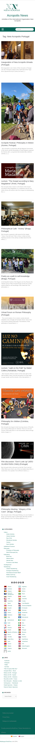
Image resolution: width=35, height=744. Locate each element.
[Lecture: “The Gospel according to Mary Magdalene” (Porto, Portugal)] (17, 170)
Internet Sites (9, 560)
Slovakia (10, 636)
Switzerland (25, 641)
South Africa (10, 639)
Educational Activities (11, 540)
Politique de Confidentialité (9, 721)
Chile (9, 598)
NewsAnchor (26, 728)
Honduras (10, 615)
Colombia (24, 598)
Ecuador (10, 608)
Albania (9, 586)
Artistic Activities (10, 534)
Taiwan (9, 643)
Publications (7, 554)
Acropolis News (17, 15)
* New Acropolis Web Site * (11, 668)
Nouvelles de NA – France (10, 679)
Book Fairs (9, 556)
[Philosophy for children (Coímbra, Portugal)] (17, 403)
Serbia (23, 634)
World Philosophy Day (12, 552)
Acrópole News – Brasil (10, 671)
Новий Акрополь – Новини (11, 685)
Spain (9, 641)
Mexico (23, 625)
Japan (9, 625)
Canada (24, 596)
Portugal (24, 629)
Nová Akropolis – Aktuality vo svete (13, 681)
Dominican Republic (26, 605)
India (9, 617)
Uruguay (10, 648)
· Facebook (6, 660)
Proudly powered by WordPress (9, 728)
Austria (23, 588)
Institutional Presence (9, 546)
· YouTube (6, 666)
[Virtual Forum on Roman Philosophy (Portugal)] (17, 303)
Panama (10, 627)
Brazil (23, 593)
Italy (23, 623)
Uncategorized (7, 564)
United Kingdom (26, 646)
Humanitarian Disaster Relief (13, 572)
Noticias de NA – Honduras (10, 677)
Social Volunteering (11, 576)
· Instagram (6, 662)
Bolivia (23, 591)
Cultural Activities (10, 536)
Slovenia (24, 636)
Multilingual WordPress (6, 741)
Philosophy (6, 548)
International (25, 617)
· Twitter (6, 664)
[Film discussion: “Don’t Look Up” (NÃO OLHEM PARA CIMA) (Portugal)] (17, 450)
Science (8, 542)
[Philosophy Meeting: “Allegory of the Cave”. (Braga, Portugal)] (17, 494)
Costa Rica (10, 601)
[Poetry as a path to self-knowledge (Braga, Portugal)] (17, 261)
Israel (9, 623)
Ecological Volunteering (12, 570)
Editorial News (10, 558)
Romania (24, 632)
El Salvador (24, 608)
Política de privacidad (8, 713)
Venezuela (24, 648)
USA (23, 643)
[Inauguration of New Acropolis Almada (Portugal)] (17, 50)
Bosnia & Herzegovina (11, 594)
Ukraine (9, 646)
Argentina (24, 586)
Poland (9, 629)
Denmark (10, 605)
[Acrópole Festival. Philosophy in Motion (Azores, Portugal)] (17, 111)
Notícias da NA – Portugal (10, 673)
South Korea (25, 639)
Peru (23, 627)
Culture (5, 532)
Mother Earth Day (10, 574)
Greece (9, 612)
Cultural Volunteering (11, 568)
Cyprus (9, 603)
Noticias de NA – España (10, 675)
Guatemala (24, 612)
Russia (9, 634)
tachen (9, 651)
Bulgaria (10, 596)
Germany (24, 610)
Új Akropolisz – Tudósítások (11, 683)
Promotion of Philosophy (12, 550)
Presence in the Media (12, 562)
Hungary (24, 615)
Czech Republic (25, 603)
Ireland (23, 620)
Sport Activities (10, 544)
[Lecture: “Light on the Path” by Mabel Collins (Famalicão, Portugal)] (17, 349)
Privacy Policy (6, 717)
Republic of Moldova (12, 632)
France (9, 610)
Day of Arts (9, 538)
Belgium (10, 591)
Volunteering (7, 566)
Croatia (23, 601)
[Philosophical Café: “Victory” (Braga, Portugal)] (17, 213)
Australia (10, 588)
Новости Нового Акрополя (11, 687)
